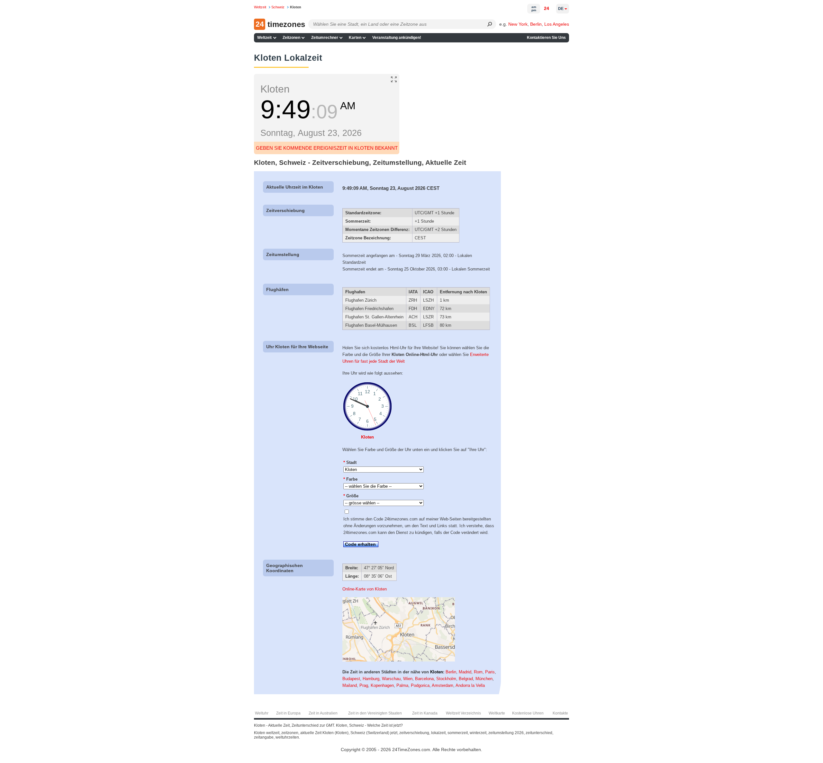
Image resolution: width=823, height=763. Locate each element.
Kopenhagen (382, 685)
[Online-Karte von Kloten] (398, 660)
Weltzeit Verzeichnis (463, 713)
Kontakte (560, 713)
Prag (363, 685)
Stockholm (446, 678)
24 (546, 8)
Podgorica (420, 685)
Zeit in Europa (288, 713)
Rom (478, 672)
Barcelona (424, 678)
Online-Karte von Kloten (364, 589)
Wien (407, 678)
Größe (350, 495)
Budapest (351, 678)
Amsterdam (442, 685)
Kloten (367, 437)
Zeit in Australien (323, 713)
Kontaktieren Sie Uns (546, 37)
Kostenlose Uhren (528, 713)
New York (518, 24)
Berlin (536, 24)
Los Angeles (556, 24)
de (561, 8)
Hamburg (371, 678)
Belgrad (466, 678)
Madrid (465, 672)
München (484, 678)
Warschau (391, 678)
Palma (402, 685)
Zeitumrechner (324, 37)
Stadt (350, 462)
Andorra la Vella (470, 685)
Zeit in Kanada (425, 713)
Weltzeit (264, 37)
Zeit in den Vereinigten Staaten (375, 713)
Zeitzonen (291, 37)
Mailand (349, 685)
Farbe (350, 479)
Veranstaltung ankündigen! (396, 37)
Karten (355, 37)
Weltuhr (261, 713)
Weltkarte (497, 713)
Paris (490, 672)
